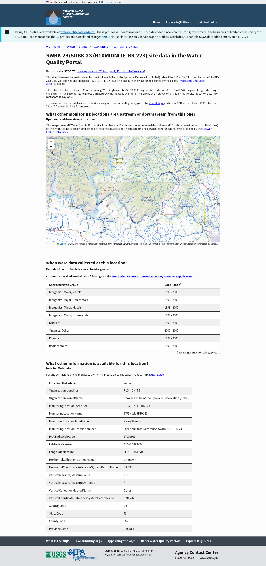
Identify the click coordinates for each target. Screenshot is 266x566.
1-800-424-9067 (184, 558)
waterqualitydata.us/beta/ (77, 32)
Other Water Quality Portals (160, 541)
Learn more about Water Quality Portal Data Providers (110, 71)
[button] (51, 141)
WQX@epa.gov (209, 558)
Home (156, 22)
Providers (69, 46)
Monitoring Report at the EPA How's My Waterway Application (152, 276)
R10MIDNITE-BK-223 (125, 46)
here (105, 37)
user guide (157, 374)
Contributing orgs (89, 541)
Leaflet (62, 243)
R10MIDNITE (100, 46)
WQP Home (53, 46)
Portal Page (156, 103)
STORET (84, 46)
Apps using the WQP (121, 541)
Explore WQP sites (198, 541)
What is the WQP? (58, 541)
